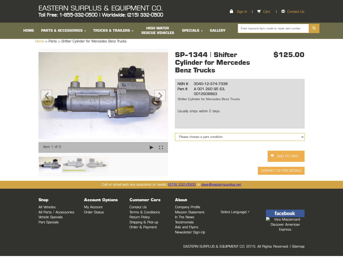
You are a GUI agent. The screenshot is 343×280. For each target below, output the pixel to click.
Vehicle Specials (50, 217)
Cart (266, 12)
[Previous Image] (46, 95)
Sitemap (298, 246)
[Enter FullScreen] (161, 147)
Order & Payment (143, 227)
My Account (93, 207)
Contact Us (295, 12)
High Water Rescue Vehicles (157, 31)
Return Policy (140, 217)
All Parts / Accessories (56, 212)
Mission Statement (189, 212)
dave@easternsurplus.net (221, 184)
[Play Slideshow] (151, 147)
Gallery (218, 30)
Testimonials (184, 222)
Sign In (242, 12)
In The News (184, 217)
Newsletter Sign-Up (190, 232)
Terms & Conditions (145, 212)
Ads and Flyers (186, 227)
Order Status (94, 212)
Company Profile (187, 207)
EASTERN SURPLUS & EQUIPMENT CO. (100, 8)
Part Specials (48, 222)
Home (40, 41)
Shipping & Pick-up (144, 222)
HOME (28, 30)
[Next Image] (160, 95)
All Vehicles (47, 207)
